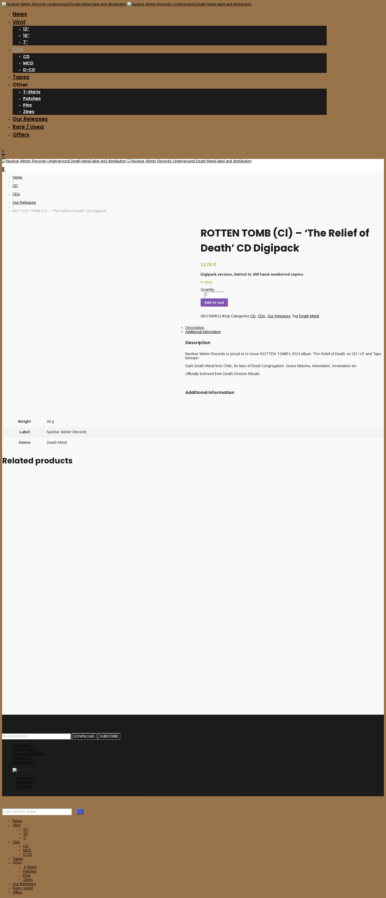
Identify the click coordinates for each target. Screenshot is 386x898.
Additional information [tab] (203, 332)
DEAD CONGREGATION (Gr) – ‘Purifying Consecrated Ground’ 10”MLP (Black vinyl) (166, 629)
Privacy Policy (24, 749)
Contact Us (22, 758)
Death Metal (309, 316)
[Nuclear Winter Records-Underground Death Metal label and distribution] (127, 4)
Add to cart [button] (11, 475)
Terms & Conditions (29, 754)
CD (253, 316)
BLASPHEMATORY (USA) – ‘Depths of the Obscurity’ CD (111, 490)
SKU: (205, 316)
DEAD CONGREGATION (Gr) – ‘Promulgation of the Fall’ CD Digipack (137, 664)
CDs (261, 316)
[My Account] (3, 148)
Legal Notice (23, 745)
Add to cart (214, 302)
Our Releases (279, 316)
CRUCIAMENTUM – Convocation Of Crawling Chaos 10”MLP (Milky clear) (147, 524)
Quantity (208, 289)
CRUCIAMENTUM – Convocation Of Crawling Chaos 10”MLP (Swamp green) (153, 594)
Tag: (295, 316)
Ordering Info (23, 762)
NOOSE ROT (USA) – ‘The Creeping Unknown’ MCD (102, 559)
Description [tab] (194, 327)
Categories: (241, 316)
